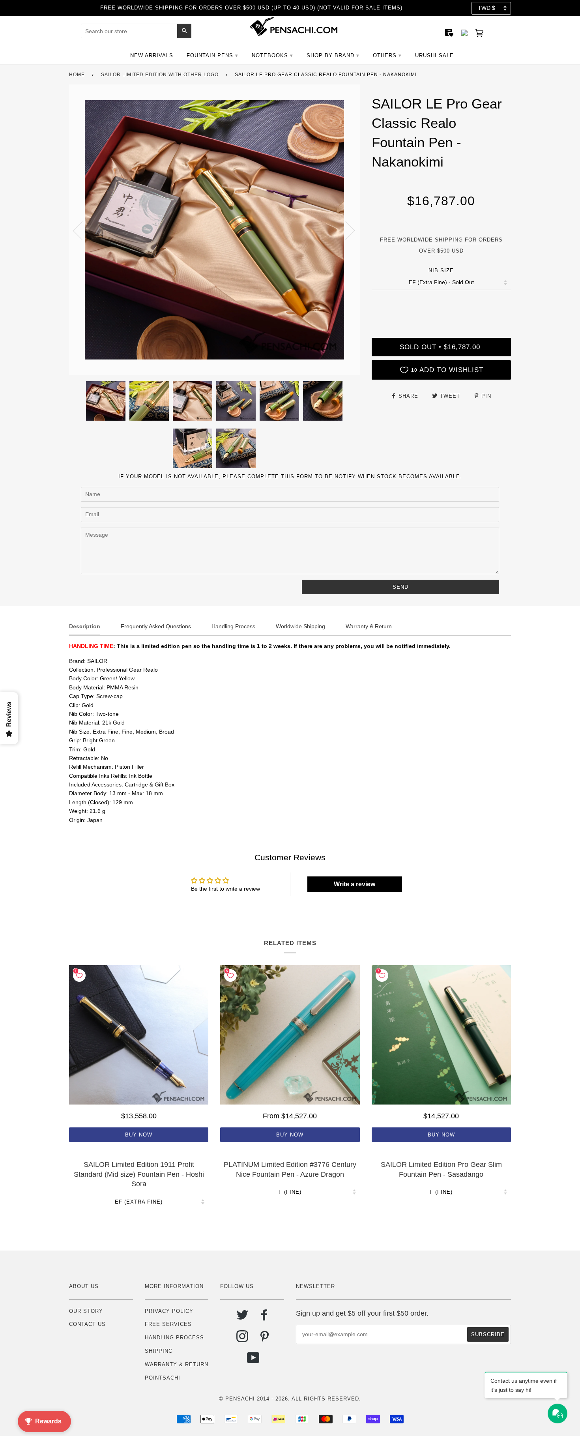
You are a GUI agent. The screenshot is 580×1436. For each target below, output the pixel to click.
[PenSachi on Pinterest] (264, 1339)
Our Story (86, 1311)
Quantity (441, 305)
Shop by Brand (330, 55)
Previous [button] (82, 230)
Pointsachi (162, 1378)
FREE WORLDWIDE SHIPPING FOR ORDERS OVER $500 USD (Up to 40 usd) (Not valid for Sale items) (251, 8)
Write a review (354, 884)
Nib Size (441, 270)
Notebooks (270, 55)
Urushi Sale (434, 55)
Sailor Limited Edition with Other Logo (160, 74)
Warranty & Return (176, 1364)
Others (385, 55)
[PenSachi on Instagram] (242, 1339)
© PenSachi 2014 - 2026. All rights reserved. (290, 1399)
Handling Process (174, 1338)
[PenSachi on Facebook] (264, 1318)
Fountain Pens (210, 55)
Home (77, 74)
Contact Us (87, 1324)
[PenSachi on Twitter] (242, 1318)
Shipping (159, 1351)
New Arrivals (151, 55)
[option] (214, 229)
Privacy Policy (169, 1311)
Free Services (168, 1324)
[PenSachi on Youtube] (253, 1361)
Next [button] (345, 230)
